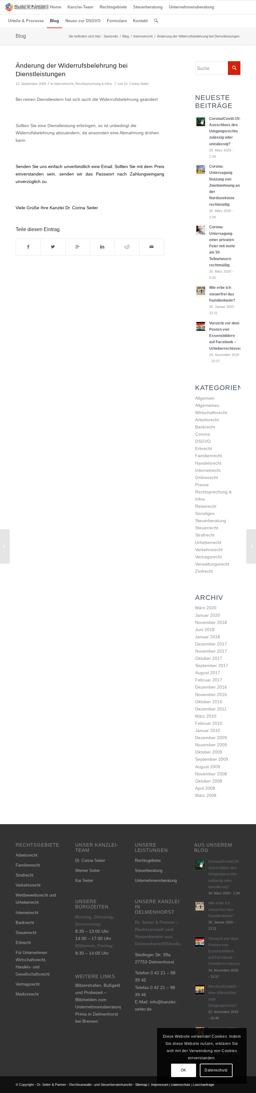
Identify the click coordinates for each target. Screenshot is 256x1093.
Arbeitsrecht (207, 419)
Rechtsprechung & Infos (93, 84)
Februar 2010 (208, 723)
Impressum (159, 1084)
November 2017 (211, 651)
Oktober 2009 (208, 751)
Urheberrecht (208, 542)
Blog (21, 36)
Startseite (111, 36)
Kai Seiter (84, 880)
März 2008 (205, 795)
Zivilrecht (204, 571)
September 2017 (211, 665)
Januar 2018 (207, 636)
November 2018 (211, 622)
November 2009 (211, 744)
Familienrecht (208, 455)
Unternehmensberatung (156, 880)
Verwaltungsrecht (212, 563)
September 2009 (211, 759)
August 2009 (207, 766)
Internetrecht (143, 36)
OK (183, 1070)
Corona (202, 434)
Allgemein (204, 398)
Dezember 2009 (211, 737)
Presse (202, 484)
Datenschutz (180, 1084)
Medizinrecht (27, 994)
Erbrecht (203, 448)
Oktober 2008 (208, 781)
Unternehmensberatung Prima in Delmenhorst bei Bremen (98, 1014)
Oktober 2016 (208, 701)
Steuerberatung (210, 520)
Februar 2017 (208, 679)
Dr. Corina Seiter (136, 84)
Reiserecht (205, 506)
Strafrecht (204, 534)
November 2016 (211, 694)
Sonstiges (204, 513)
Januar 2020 (207, 615)
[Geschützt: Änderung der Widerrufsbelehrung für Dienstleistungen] (5, 546)
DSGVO (203, 441)
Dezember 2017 (211, 643)
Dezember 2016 (211, 687)
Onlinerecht (206, 477)
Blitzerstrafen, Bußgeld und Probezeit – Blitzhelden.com (97, 992)
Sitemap (141, 1084)
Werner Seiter (87, 870)
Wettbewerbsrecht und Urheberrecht (36, 899)
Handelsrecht (208, 463)
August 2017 (207, 672)
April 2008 (205, 788)
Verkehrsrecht (209, 549)
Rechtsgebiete (148, 860)
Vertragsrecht (208, 556)
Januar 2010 (207, 730)
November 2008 (211, 773)
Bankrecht (205, 426)
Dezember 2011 (211, 708)
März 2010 (205, 716)
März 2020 (205, 607)
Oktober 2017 (208, 658)
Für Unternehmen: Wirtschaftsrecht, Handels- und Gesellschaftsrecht (33, 963)
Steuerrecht (206, 527)
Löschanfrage (203, 1084)
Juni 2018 (204, 629)
